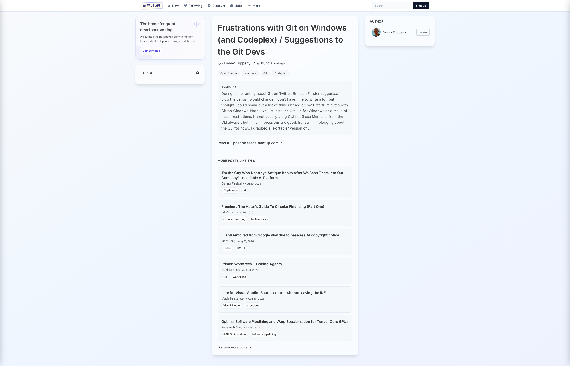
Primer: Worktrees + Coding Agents (251, 264)
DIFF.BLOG (151, 5)
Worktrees (239, 276)
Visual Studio (231, 305)
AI (244, 190)
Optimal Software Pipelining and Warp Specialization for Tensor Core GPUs (284, 321)
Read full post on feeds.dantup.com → (250, 143)
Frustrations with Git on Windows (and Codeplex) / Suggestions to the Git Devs (282, 40)
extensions (252, 305)
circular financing (234, 219)
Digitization (230, 190)
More (256, 6)
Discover (218, 6)
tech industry (259, 219)
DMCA (241, 248)
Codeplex (281, 73)
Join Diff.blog (151, 50)
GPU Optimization (234, 334)
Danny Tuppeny (237, 63)
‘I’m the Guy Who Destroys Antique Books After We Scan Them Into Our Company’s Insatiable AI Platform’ (282, 175)
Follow (423, 32)
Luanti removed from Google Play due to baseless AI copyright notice (280, 235)
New (175, 6)
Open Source (228, 73)
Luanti (227, 248)
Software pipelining (264, 334)
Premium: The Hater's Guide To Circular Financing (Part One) (272, 206)
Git (265, 73)
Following (195, 6)
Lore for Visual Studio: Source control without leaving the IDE (273, 292)
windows (250, 73)
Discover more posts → (234, 347)
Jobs (239, 6)
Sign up (421, 5)
